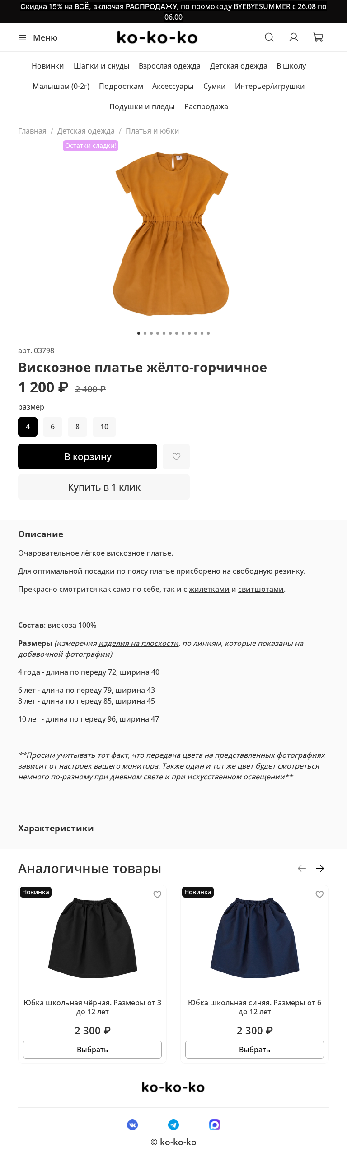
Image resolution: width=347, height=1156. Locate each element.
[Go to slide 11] (202, 333)
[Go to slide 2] (145, 333)
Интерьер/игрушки (270, 86)
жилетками (209, 589)
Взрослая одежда (170, 66)
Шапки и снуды (102, 66)
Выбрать (92, 1050)
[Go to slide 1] (138, 333)
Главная (32, 131)
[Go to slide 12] (208, 333)
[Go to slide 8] (183, 333)
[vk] (132, 1124)
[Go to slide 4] (157, 333)
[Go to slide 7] (176, 333)
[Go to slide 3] (151, 333)
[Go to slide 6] (170, 333)
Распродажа (206, 106)
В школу (291, 66)
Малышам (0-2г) (61, 86)
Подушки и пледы (142, 106)
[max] (214, 1124)
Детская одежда (238, 66)
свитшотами (261, 589)
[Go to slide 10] (195, 333)
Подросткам (121, 86)
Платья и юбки (152, 131)
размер (31, 407)
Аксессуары (173, 86)
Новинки (48, 66)
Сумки (214, 86)
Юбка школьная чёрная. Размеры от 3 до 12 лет (92, 1006)
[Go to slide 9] (189, 333)
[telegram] (173, 1124)
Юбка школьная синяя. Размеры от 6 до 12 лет (254, 1006)
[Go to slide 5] (164, 333)
